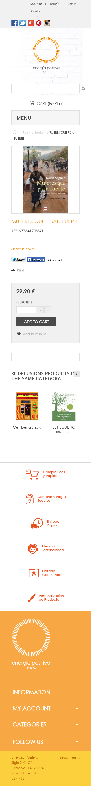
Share (35, 260)
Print (20, 270)
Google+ (51, 260)
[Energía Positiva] (46, 55)
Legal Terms (70, 757)
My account (31, 708)
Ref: (14, 230)
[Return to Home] (14, 131)
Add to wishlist (34, 334)
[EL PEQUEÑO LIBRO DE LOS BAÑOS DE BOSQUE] (64, 406)
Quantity (24, 302)
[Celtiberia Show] (27, 406)
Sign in (72, 4)
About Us (36, 4)
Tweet (18, 260)
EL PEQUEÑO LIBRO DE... (63, 429)
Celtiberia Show (27, 427)
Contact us (37, 13)
